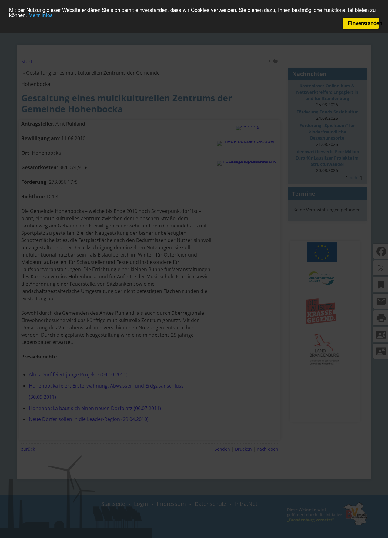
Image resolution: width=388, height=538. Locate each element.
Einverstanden (363, 23)
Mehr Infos (40, 15)
